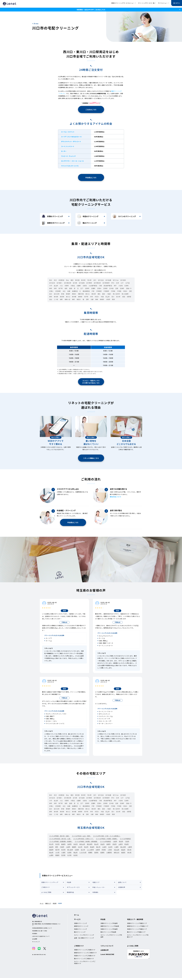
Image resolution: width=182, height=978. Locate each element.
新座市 (92, 847)
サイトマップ (36, 941)
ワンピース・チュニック (68, 156)
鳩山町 (75, 852)
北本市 (110, 847)
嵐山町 (51, 852)
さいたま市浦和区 (125, 839)
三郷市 (130, 847)
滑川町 (129, 850)
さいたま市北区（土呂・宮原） (81, 836)
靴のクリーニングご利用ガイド (84, 959)
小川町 (57, 852)
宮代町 (63, 855)
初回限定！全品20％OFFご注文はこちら (91, 9)
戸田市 (62, 847)
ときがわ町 (82, 852)
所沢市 (57, 844)
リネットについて (107, 946)
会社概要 (34, 939)
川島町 (63, 852)
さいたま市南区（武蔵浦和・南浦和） (61, 841)
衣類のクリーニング (55, 216)
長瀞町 (102, 852)
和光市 (86, 847)
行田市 (127, 841)
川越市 (115, 841)
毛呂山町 (116, 850)
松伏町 (75, 855)
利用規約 (95, 892)
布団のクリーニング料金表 (109, 929)
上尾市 (120, 844)
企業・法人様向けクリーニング (84, 938)
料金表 (69, 882)
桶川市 (98, 847)
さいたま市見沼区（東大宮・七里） (60, 839)
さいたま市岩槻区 (105, 841)
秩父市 (51, 844)
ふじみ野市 (90, 850)
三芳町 (110, 850)
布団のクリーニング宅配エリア (137, 929)
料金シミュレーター (99, 887)
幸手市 (63, 850)
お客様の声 (121, 887)
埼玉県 (54, 903)
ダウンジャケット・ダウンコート (71, 141)
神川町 (129, 852)
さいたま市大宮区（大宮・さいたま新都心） (107, 836)
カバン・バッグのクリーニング (84, 935)
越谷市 (51, 847)
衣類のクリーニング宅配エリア (137, 923)
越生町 (123, 850)
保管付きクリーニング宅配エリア (137, 926)
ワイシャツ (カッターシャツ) (69, 166)
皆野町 (96, 852)
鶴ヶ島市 (70, 850)
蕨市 (56, 847)
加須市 (69, 844)
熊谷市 (121, 841)
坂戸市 (57, 850)
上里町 (51, 855)
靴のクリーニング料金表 (108, 932)
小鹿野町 (109, 852)
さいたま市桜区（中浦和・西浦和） (107, 839)
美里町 (123, 852)
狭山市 (96, 844)
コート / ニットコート (67, 146)
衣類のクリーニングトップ (49, 882)
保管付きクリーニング (56, 223)
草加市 (126, 844)
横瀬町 (90, 852)
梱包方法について (115, 497)
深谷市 (114, 844)
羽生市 (102, 844)
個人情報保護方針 (37, 921)
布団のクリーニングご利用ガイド (84, 956)
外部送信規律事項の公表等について (42, 928)
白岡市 (98, 850)
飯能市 (63, 844)
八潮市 (116, 847)
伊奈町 (104, 850)
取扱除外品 (70, 892)
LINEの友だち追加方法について (41, 936)
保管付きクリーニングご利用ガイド (85, 953)
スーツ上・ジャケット (67, 132)
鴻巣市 (108, 844)
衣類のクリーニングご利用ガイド (84, 950)
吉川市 (83, 850)
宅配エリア (96, 882)
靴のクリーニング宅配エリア (136, 932)
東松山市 (82, 844)
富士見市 (123, 847)
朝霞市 (74, 847)
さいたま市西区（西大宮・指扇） (59, 836)
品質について (122, 882)
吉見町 (69, 852)
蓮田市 (51, 850)
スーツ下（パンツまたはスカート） (71, 137)
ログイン (177, 3)
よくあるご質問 (46, 892)
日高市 (77, 850)
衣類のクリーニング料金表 (109, 923)
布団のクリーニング (90, 216)
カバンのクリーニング (127, 216)
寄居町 (57, 855)
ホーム (41, 903)
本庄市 (75, 844)
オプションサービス (73, 887)
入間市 (68, 847)
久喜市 (104, 847)
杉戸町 (69, 855)
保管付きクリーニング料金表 (110, 926)
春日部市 (89, 844)
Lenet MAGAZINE (107, 954)
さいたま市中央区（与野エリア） (83, 839)
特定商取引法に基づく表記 (39, 931)
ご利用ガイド (45, 887)
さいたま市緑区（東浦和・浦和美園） (86, 841)
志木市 (80, 847)
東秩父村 (116, 852)
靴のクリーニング (90, 223)
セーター (63, 151)
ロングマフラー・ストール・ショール (72, 161)
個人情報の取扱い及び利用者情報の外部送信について (46, 924)
